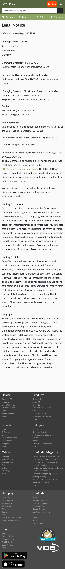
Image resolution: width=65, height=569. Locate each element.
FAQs (4, 547)
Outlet (4, 514)
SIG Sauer (6, 432)
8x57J (4, 468)
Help (34, 497)
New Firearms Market (11, 517)
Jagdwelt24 (7, 399)
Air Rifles (36, 438)
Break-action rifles (40, 432)
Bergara (5, 443)
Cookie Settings (8, 542)
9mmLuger (6, 471)
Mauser (5, 429)
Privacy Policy (8, 539)
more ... (5, 416)
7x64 (4, 465)
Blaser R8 (36, 399)
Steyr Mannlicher (9, 438)
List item (52, 4)
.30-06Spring (7, 459)
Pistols (35, 441)
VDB (4, 410)
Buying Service (38, 509)
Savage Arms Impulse (41, 416)
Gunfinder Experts (40, 506)
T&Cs (4, 533)
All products (7, 503)
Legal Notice (7, 545)
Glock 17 (36, 405)
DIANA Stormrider (40, 413)
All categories (8, 500)
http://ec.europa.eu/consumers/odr (20, 168)
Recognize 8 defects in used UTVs (46, 456)
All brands (6, 497)
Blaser (4, 435)
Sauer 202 (37, 402)
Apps (34, 517)
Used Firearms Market (11, 520)
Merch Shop (37, 523)
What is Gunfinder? (40, 503)
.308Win (5, 456)
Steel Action (7, 441)
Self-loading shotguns (41, 435)
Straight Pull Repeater (42, 443)
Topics (4, 512)
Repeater (36, 429)
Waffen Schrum (8, 408)
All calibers (6, 509)
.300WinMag (7, 462)
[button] (60, 4)
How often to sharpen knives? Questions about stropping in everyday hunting (45, 462)
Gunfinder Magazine (41, 512)
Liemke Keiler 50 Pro (41, 408)
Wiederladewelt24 (10, 413)
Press (34, 520)
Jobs (34, 514)
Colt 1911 (36, 410)
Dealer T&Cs (7, 536)
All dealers (6, 506)
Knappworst (7, 402)
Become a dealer (39, 500)
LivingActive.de (8, 405)
